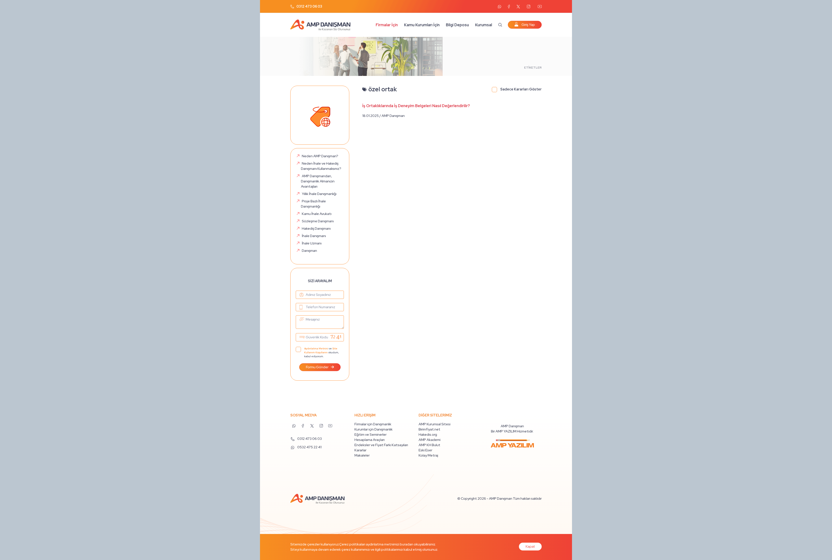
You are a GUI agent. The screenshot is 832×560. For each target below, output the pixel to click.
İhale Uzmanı (312, 243)
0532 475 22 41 (309, 447)
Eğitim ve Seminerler (370, 434)
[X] (518, 6)
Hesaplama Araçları (369, 439)
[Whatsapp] (499, 6)
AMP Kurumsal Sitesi (434, 424)
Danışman (309, 250)
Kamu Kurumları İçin (422, 24)
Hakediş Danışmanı (316, 228)
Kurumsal (483, 24)
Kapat (530, 546)
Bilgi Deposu (457, 24)
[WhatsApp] (293, 425)
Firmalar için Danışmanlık (372, 424)
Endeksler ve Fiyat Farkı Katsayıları (381, 445)
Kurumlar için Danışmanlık (373, 429)
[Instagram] (528, 6)
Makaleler (362, 455)
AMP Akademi (429, 439)
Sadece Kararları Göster (521, 89)
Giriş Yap (528, 24)
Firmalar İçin (387, 24)
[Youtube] (539, 6)
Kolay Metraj (428, 455)
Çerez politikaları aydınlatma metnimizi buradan (376, 544)
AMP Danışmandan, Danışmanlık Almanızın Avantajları (318, 181)
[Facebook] (509, 6)
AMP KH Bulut (429, 445)
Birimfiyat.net (429, 429)
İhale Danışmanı (314, 236)
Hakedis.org (428, 434)
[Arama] (500, 24)
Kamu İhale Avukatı (317, 213)
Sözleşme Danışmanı (318, 221)
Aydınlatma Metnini (316, 348)
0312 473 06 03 (309, 6)
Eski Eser (425, 450)
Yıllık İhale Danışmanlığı (319, 194)
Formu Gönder (317, 367)
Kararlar (360, 450)
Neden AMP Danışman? (320, 156)
